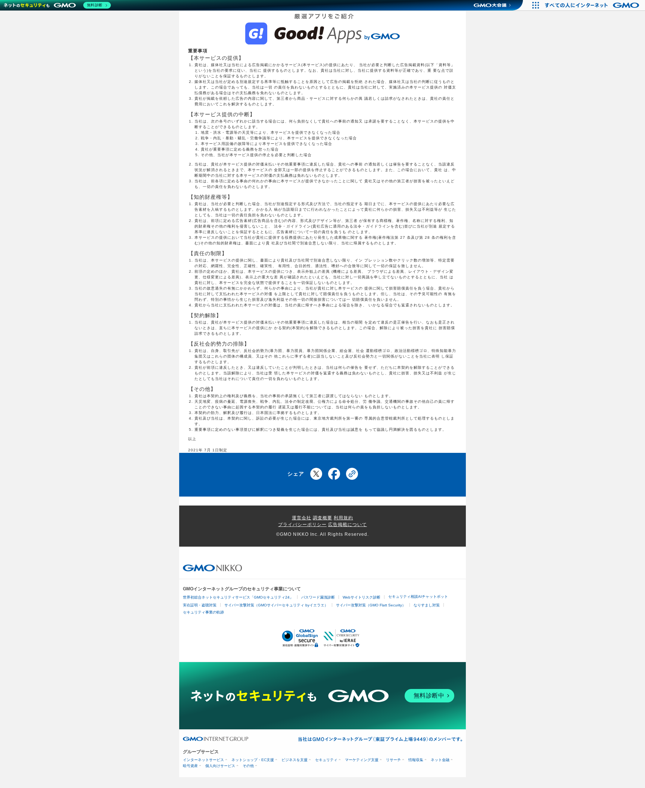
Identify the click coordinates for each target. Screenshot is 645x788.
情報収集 (415, 760)
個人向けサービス (220, 766)
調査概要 (322, 517)
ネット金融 (440, 760)
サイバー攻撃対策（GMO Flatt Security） (371, 605)
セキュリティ (326, 760)
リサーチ (393, 760)
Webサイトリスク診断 (361, 597)
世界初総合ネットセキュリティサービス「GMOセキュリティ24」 (238, 597)
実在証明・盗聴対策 (199, 605)
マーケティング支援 (361, 760)
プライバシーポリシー (302, 524)
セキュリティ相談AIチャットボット (418, 596)
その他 (248, 766)
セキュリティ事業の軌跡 (203, 612)
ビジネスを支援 (294, 760)
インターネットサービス (203, 760)
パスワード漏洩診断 (318, 597)
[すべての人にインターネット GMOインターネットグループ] (593, 5)
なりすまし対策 (427, 605)
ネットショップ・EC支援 (252, 760)
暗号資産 (190, 766)
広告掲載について (347, 524)
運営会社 (301, 517)
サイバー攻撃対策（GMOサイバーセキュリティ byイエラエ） (276, 605)
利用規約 (343, 517)
